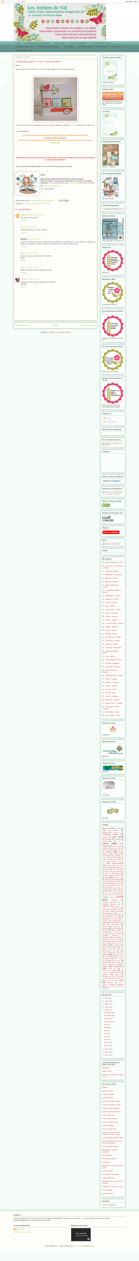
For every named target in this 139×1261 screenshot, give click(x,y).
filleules (113, 930)
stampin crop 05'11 (110, 974)
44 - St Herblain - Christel (111, 640)
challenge (105, 906)
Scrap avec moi (26, 215)
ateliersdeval (20, 1229)
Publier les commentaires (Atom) (60, 332)
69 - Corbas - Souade (109, 679)
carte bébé (117, 859)
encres (117, 924)
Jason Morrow (77, 1246)
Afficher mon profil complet (22, 1232)
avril (105, 1036)
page (117, 951)
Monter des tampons (109, 1158)
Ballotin (104, 1087)
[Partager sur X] (64, 201)
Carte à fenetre (107, 1098)
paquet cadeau (107, 953)
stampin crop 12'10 (118, 978)
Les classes (117, 46)
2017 (107, 998)
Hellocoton (117, 494)
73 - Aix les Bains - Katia (110, 712)
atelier (105, 843)
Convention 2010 (117, 832)
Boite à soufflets (107, 1091)
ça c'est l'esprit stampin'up (113, 986)
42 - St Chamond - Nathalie (111, 637)
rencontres (106, 958)
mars (106, 1039)
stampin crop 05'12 (108, 976)
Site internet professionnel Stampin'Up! (37, 43)
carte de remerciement (112, 879)
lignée (104, 945)
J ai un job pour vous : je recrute (101, 43)
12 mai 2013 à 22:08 (31, 253)
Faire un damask (108, 1115)
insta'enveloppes (111, 941)
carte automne (112, 858)
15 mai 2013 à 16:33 (32, 279)
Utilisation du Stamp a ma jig (112, 1186)
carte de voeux (118, 883)
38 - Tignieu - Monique (110, 627)
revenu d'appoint (119, 958)
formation (105, 937)
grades (113, 939)
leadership (119, 943)
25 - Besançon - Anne (109, 578)
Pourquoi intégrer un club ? (24, 50)
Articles (107, 418)
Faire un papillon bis (109, 1129)
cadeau (108, 852)
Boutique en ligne (59, 43)
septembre (108, 1021)
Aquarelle (105, 1068)
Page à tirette (107, 1071)
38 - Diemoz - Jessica (109, 616)
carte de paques (118, 877)
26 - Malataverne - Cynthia (111, 595)
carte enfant (110, 885)
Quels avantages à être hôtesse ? (49, 46)
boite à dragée (117, 846)
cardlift (116, 854)
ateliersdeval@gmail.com (52, 186)
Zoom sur (116, 841)
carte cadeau (106, 861)
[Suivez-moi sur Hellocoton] (112, 492)
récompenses (109, 960)
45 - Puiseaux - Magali (110, 644)
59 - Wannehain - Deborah (111, 667)
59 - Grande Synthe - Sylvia (111, 660)
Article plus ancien (88, 325)
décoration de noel (109, 919)
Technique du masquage (110, 1174)
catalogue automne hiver (111, 902)
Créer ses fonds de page (110, 1108)
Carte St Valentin (110, 830)
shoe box (112, 969)
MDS (103, 839)
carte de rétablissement (109, 881)
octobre (107, 1018)
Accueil (18, 43)
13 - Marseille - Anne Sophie (112, 574)
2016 (107, 1001)
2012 (107, 1049)
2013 (107, 1010)
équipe (104, 988)
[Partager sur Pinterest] (68, 201)
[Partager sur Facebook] (66, 201)
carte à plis (111, 897)
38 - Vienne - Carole (109, 630)
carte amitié (114, 856)
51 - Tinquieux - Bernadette (111, 647)
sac (118, 960)
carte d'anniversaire (115, 863)
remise (119, 956)
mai (105, 1033)
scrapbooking (118, 966)
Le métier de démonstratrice (78, 43)
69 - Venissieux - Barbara (111, 700)
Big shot (105, 828)
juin (105, 1030)
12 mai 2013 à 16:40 (34, 239)
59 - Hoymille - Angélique (110, 663)
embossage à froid (117, 922)
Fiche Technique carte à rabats (113, 1138)
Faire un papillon (108, 1125)
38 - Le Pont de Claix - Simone (112, 623)
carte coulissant (119, 861)
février (106, 1042)
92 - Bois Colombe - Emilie (111, 715)
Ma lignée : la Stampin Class (25, 46)
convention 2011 (107, 909)
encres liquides (107, 926)
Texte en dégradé (108, 1178)
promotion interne (118, 955)
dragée (119, 913)
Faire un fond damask (109, 1118)
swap (121, 980)
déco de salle (113, 915)
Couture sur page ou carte (111, 1105)
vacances (110, 982)
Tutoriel (117, 839)
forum (115, 937)
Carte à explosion (108, 1094)
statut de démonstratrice (110, 980)
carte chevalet (107, 1190)
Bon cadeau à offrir (103, 46)
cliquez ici (74, 183)
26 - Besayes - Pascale (110, 581)
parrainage (118, 952)
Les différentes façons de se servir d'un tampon (112, 1142)
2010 (107, 1055)
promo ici (73, 125)
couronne (112, 911)
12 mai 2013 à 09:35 (38, 215)
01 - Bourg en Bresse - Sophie (112, 562)
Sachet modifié (107, 1171)
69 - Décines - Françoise (110, 682)
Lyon (114, 836)
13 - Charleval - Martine (110, 571)
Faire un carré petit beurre (111, 1111)
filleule (104, 930)
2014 (107, 1007)
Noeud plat (106, 1162)
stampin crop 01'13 (115, 972)
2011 (106, 1052)
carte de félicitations (112, 873)
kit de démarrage (107, 943)
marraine (105, 947)
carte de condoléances (116, 871)
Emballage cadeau (110, 834)
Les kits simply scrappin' (110, 1146)
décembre (108, 1013)
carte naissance (118, 891)
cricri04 (23, 279)
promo (39, 203)
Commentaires (110, 422)
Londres (104, 837)
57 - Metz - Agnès (108, 656)
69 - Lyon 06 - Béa (108, 693)
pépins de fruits (107, 1193)
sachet (104, 962)
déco (104, 915)
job (120, 941)
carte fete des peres (118, 887)
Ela (22, 227)
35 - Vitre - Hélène (108, 606)
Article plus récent (22, 325)
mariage (117, 945)
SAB (109, 839)
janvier (106, 1045)
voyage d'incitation (117, 984)
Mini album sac (107, 1155)
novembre (108, 1015)
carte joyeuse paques (111, 889)
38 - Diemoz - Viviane (109, 620)
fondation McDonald (110, 935)
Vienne (104, 841)
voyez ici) (55, 143)
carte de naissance (109, 875)
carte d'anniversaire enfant (115, 866)
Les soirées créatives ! (85, 46)
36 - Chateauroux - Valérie (111, 609)
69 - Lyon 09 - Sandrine (110, 696)
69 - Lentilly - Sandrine (110, 686)
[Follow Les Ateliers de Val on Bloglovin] (111, 482)
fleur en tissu (113, 932)
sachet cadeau (116, 962)
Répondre (24, 220)
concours (115, 908)
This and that (46, 203)
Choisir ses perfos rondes (111, 1101)
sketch (114, 970)
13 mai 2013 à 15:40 (31, 267)
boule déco (105, 850)
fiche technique (117, 928)
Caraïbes (118, 828)
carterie (120, 896)
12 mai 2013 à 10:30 (29, 227)
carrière (104, 856)
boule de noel (116, 848)
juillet (106, 1027)
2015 (107, 1004)
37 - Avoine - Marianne (110, 613)
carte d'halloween (110, 868)
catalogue (114, 900)
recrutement (109, 957)
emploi (108, 924)
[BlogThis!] (62, 201)
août (106, 1024)
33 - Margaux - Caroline (110, 599)
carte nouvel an (109, 892)
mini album (114, 947)
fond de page (116, 934)
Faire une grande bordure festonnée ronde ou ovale (111, 1133)
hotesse (121, 939)
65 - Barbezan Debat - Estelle (112, 675)
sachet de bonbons (108, 964)
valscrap (110, 494)
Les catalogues (69, 46)
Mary (22, 253)
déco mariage (116, 917)
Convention (105, 832)
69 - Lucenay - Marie (109, 689)
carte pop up (109, 894)
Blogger (91, 1246)
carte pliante (120, 892)
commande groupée (30, 203)
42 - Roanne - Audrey (109, 634)
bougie (104, 848)
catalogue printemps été (111, 904)
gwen (22, 267)
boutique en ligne (118, 850)
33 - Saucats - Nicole (109, 602)
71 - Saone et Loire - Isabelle (112, 703)
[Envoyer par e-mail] (60, 201)
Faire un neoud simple (110, 1122)
